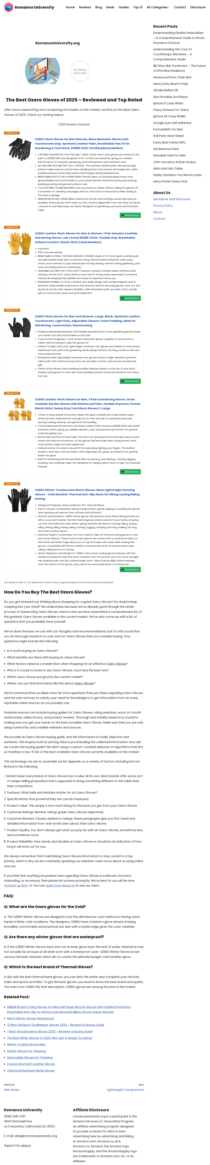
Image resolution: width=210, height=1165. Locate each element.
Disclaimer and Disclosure (171, 199)
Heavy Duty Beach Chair (170, 84)
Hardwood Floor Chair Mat (172, 77)
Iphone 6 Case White (168, 103)
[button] (168, 7)
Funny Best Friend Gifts (169, 142)
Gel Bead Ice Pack (166, 149)
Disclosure (198, 7)
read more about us (60, 886)
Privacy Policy (163, 206)
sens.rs (26, 1145)
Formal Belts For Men (168, 129)
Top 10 (138, 7)
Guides (124, 7)
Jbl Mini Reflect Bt (165, 90)
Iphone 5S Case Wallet (169, 116)
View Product (132, 215)
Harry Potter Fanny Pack (170, 181)
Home (70, 7)
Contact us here (16, 886)
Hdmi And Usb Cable (168, 168)
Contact (180, 7)
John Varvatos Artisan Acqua (174, 162)
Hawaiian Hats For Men (169, 155)
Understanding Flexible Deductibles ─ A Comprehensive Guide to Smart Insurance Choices (179, 38)
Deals (110, 7)
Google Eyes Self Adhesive (172, 123)
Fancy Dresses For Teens (171, 110)
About (157, 212)
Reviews (85, 7)
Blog (98, 7)
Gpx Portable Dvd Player (170, 97)
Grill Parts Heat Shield (168, 136)
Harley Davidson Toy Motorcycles (177, 175)
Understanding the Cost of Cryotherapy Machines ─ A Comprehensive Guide (172, 54)
